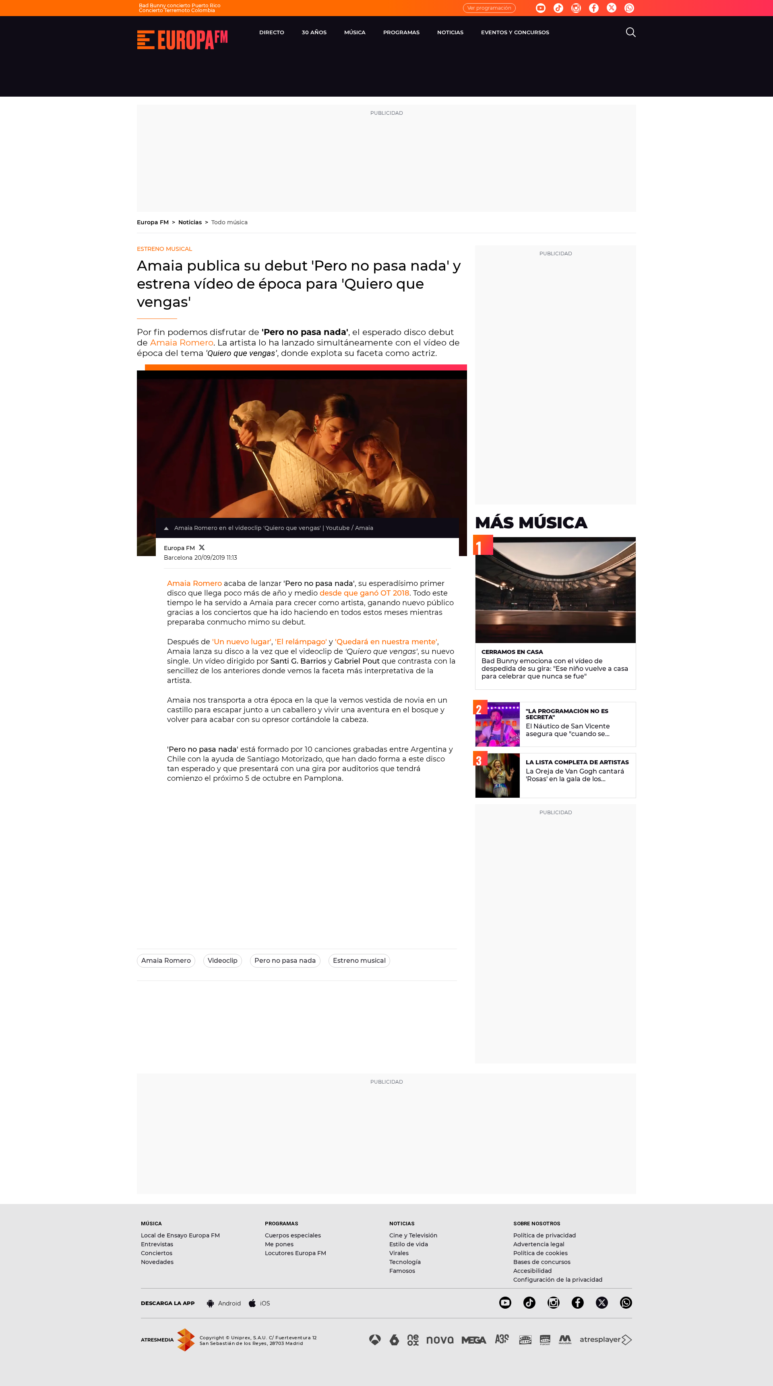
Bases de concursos (541, 1262)
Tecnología (405, 1262)
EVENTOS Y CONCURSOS (515, 32)
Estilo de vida (408, 1244)
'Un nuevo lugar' (241, 641)
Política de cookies (540, 1253)
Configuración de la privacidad (558, 1279)
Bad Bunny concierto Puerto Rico (180, 5)
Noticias (190, 222)
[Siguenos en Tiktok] (558, 8)
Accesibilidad (532, 1270)
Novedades (157, 1262)
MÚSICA (355, 32)
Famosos (402, 1270)
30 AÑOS (314, 32)
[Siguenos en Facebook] (594, 8)
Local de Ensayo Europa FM (180, 1235)
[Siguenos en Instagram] (576, 8)
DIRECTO (271, 32)
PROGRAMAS (401, 32)
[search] (631, 32)
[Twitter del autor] (202, 548)
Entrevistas (157, 1244)
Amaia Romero (181, 342)
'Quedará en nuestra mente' (386, 641)
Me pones (279, 1244)
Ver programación (489, 8)
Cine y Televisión (413, 1235)
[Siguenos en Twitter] (611, 8)
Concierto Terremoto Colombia (177, 10)
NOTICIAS (450, 32)
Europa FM (153, 222)
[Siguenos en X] (602, 1306)
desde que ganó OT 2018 (364, 593)
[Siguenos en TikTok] (529, 1306)
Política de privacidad (544, 1235)
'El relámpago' (301, 641)
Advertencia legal (538, 1244)
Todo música (229, 222)
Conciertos (156, 1253)
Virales (399, 1253)
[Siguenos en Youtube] (541, 8)
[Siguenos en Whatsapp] (629, 8)
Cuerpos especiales (293, 1235)
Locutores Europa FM (295, 1253)
